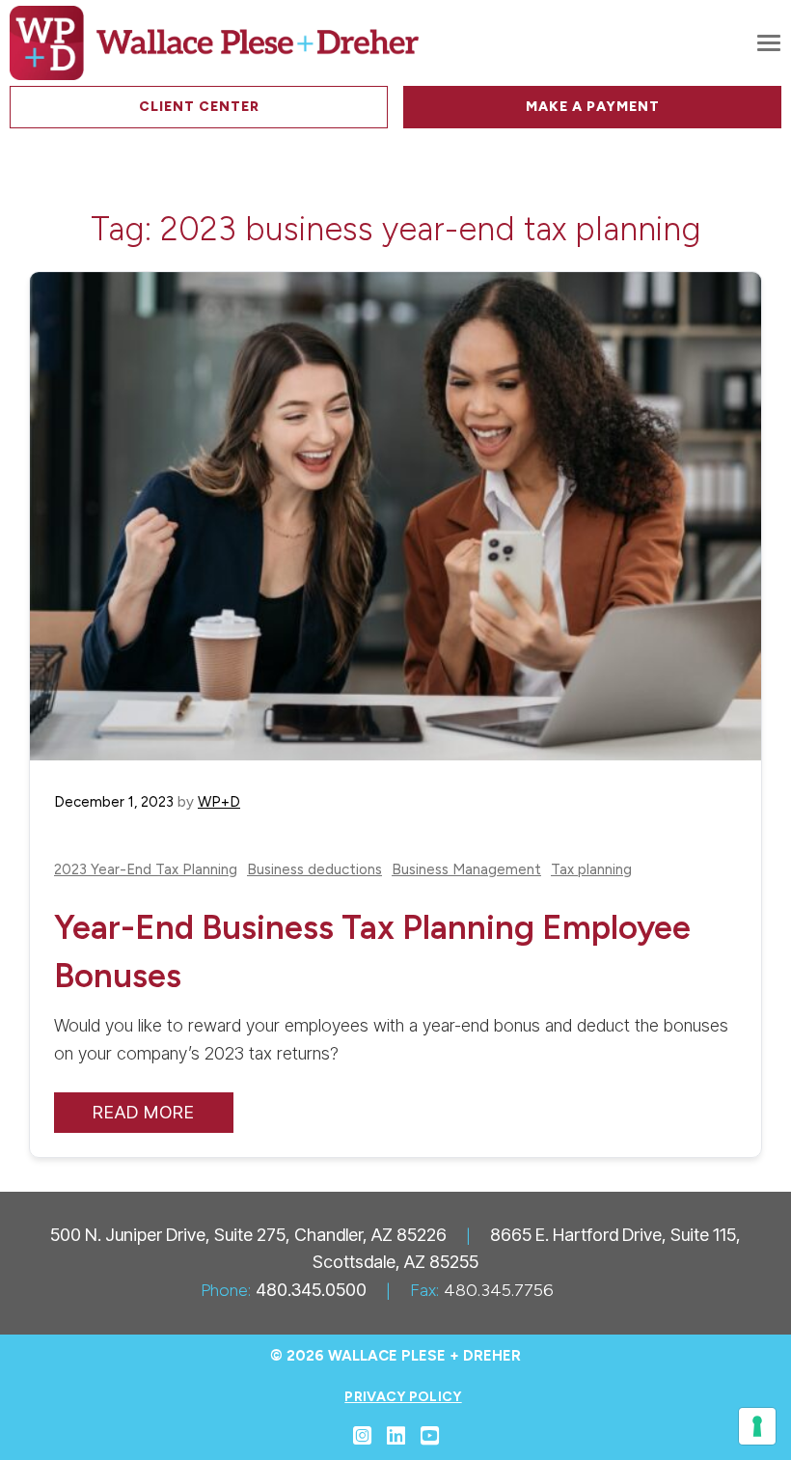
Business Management (466, 870)
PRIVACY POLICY (402, 1397)
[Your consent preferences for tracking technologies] (757, 1426)
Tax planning (591, 870)
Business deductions (314, 870)
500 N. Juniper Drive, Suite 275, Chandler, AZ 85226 (248, 1235)
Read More (144, 1112)
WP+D (219, 802)
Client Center (199, 106)
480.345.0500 (311, 1290)
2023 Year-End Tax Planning (145, 870)
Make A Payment (593, 106)
